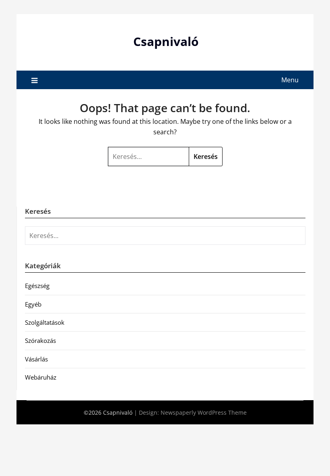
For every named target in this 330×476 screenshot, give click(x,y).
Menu (290, 79)
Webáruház (40, 377)
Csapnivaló (166, 41)
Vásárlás (36, 359)
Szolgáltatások (44, 322)
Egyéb (33, 304)
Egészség (37, 286)
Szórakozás (40, 340)
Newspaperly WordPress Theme (204, 412)
